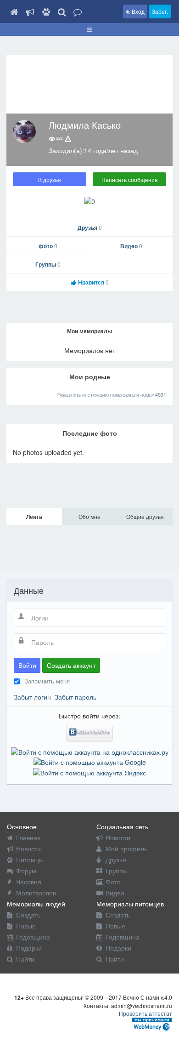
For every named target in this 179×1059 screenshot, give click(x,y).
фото (48, 246)
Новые (26, 925)
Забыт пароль (75, 696)
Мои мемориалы (89, 331)
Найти (25, 958)
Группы (48, 264)
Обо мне (89, 516)
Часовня (28, 881)
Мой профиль (126, 848)
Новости (28, 848)
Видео (131, 246)
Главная (28, 837)
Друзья (90, 227)
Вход (137, 11)
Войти (27, 665)
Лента (34, 516)
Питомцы (30, 859)
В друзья (49, 179)
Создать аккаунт (71, 665)
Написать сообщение (129, 179)
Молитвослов (36, 892)
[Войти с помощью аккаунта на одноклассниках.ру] (89, 751)
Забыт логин (32, 696)
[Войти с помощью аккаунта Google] (90, 761)
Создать (28, 914)
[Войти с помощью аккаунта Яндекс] (89, 771)
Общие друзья (145, 516)
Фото (113, 881)
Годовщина (33, 936)
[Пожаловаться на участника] (68, 138)
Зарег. (160, 11)
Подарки (29, 947)
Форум (26, 870)
